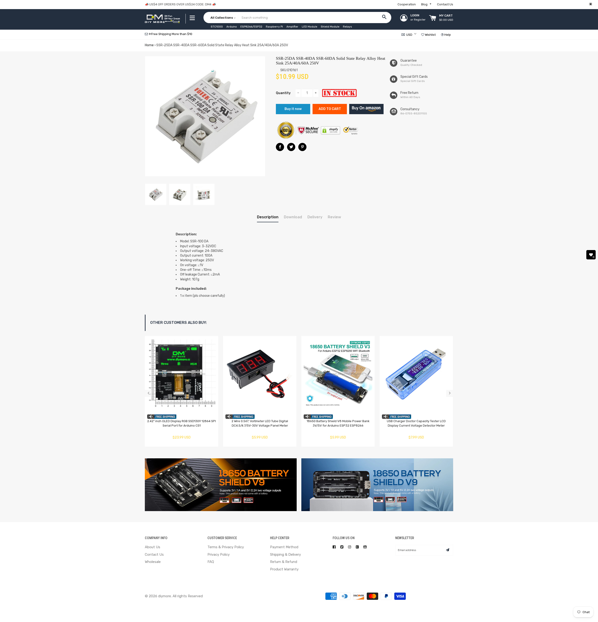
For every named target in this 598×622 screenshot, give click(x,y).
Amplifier (292, 26)
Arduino (231, 26)
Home (149, 45)
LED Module (309, 26)
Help (447, 34)
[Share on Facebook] (280, 147)
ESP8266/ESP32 (251, 26)
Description (267, 217)
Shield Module (330, 26)
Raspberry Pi (274, 26)
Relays (347, 26)
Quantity (283, 93)
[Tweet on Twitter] (291, 147)
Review (334, 217)
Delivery (314, 217)
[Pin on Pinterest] (302, 147)
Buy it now (293, 109)
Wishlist (430, 34)
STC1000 (217, 26)
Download (293, 217)
